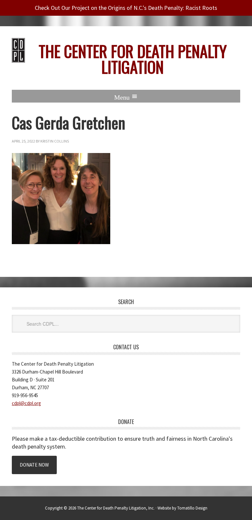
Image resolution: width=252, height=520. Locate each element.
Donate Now (34, 465)
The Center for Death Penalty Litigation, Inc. (116, 508)
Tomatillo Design (192, 508)
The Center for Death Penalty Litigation (133, 58)
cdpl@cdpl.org (26, 403)
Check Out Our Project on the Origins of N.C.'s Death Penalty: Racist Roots (126, 7)
